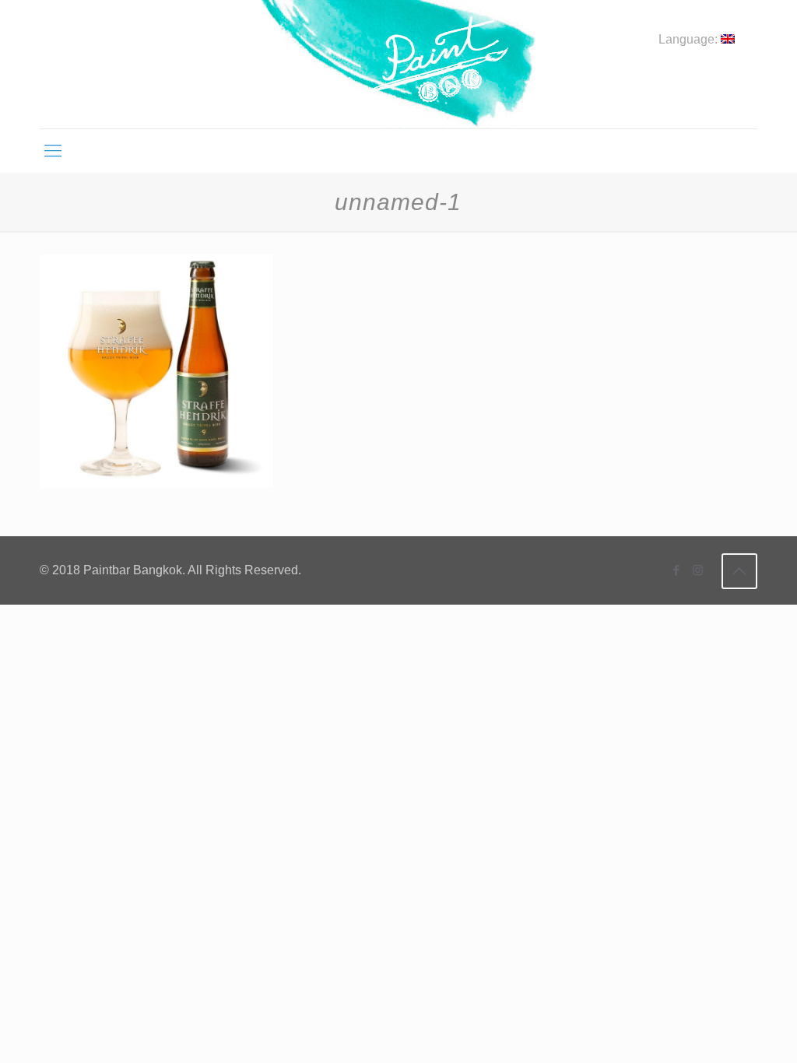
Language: (689, 39)
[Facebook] (677, 570)
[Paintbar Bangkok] (398, 64)
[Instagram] (698, 570)
